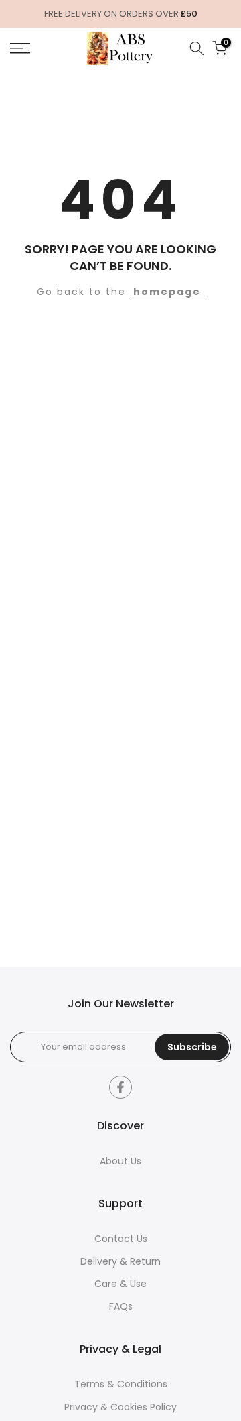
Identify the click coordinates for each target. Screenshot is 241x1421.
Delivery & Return (120, 1261)
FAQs (121, 1306)
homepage (167, 291)
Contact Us (120, 1239)
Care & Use (120, 1284)
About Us (120, 1161)
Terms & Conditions (120, 1384)
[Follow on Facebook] (120, 1087)
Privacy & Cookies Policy (120, 1407)
